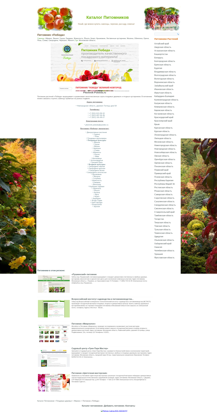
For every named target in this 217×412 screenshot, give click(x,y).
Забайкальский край (163, 86)
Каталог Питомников (107, 17)
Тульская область (162, 229)
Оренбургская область (164, 159)
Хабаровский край (162, 244)
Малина (130, 38)
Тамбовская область (163, 215)
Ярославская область (164, 258)
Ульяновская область (164, 240)
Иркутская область (163, 93)
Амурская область (162, 47)
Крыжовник (100, 38)
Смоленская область (164, 208)
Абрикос (48, 38)
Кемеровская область (164, 107)
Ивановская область (163, 89)
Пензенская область (163, 166)
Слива (45, 40)
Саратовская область (164, 198)
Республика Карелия (163, 180)
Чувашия (158, 254)
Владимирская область (165, 72)
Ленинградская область (165, 135)
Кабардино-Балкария (164, 96)
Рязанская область (163, 191)
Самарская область (163, 194)
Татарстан (159, 219)
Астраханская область (164, 51)
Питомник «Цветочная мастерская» (89, 373)
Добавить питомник (114, 406)
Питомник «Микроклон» (84, 324)
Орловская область (163, 163)
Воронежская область (164, 82)
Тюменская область (163, 233)
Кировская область (163, 110)
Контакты (130, 406)
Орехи (146, 38)
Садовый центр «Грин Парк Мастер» (90, 348)
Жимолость (78, 38)
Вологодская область (164, 79)
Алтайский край (161, 44)
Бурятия (158, 68)
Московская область (87, 40)
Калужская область (163, 103)
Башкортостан (161, 54)
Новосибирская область (165, 152)
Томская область (162, 226)
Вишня (56, 38)
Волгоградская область (165, 75)
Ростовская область (163, 187)
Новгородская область (164, 149)
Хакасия (158, 247)
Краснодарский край (163, 117)
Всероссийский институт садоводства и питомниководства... (102, 299)
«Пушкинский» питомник (84, 274)
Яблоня (71, 40)
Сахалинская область (164, 201)
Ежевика (69, 38)
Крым (156, 124)
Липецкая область (162, 138)
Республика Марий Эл (164, 184)
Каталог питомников (92, 406)
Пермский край (161, 170)
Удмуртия (158, 237)
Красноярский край (163, 121)
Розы (39, 40)
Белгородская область (164, 61)
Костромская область (164, 114)
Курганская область (163, 128)
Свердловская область (165, 205)
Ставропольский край (164, 212)
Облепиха (138, 38)
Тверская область (162, 222)
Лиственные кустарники (116, 38)
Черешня (63, 40)
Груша (62, 38)
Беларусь (158, 58)
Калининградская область (166, 100)
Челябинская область (164, 251)
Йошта (87, 38)
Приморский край (162, 173)
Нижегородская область (165, 145)
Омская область (161, 156)
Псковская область (163, 177)
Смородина (53, 40)
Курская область (162, 131)
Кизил (93, 38)
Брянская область (162, 65)
